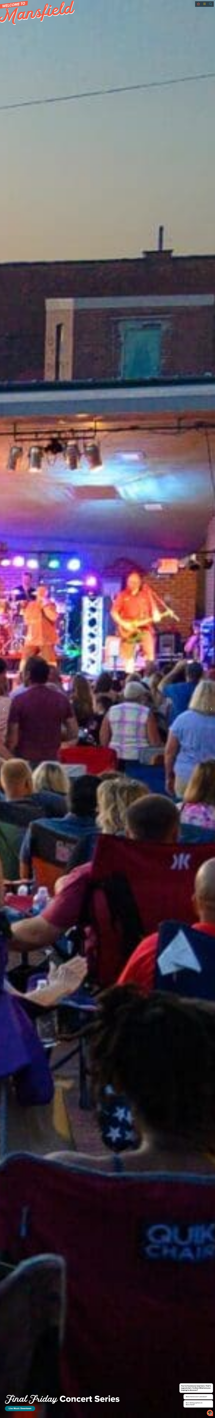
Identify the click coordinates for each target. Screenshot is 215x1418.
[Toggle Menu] (204, 4)
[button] (4, 709)
